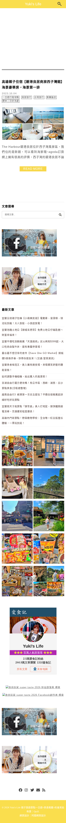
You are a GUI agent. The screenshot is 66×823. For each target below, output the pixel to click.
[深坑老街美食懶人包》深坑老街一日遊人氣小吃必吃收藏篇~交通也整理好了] (17, 451)
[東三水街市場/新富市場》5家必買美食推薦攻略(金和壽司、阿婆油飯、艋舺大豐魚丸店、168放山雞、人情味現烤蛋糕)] (17, 517)
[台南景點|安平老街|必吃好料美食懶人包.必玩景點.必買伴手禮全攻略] (48, 549)
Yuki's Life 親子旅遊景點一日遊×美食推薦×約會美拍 (37, 807)
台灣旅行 (39, 97)
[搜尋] (60, 214)
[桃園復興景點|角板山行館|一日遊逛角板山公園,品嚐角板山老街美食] (48, 484)
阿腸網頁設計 (39, 815)
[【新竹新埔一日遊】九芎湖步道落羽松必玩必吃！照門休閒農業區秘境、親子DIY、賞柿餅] (48, 582)
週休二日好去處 (10, 101)
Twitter (32, 790)
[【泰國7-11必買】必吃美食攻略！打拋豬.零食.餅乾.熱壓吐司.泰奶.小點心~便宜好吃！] (17, 549)
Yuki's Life (33, 4)
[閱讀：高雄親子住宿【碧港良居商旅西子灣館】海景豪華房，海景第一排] (33, 139)
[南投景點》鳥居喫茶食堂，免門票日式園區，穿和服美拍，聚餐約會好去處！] (48, 517)
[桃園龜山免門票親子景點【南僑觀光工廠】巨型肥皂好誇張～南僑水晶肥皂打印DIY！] (17, 484)
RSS (44, 790)
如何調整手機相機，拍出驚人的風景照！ (25, 376)
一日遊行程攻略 (10, 97)
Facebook (20, 790)
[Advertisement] (33, 38)
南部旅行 (26, 97)
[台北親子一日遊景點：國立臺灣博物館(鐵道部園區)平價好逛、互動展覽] (48, 451)
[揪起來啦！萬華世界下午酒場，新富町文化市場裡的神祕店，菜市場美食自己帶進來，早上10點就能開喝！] (17, 582)
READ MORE (33, 168)
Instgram (26, 790)
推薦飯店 (51, 97)
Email (38, 790)
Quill (36, 811)
